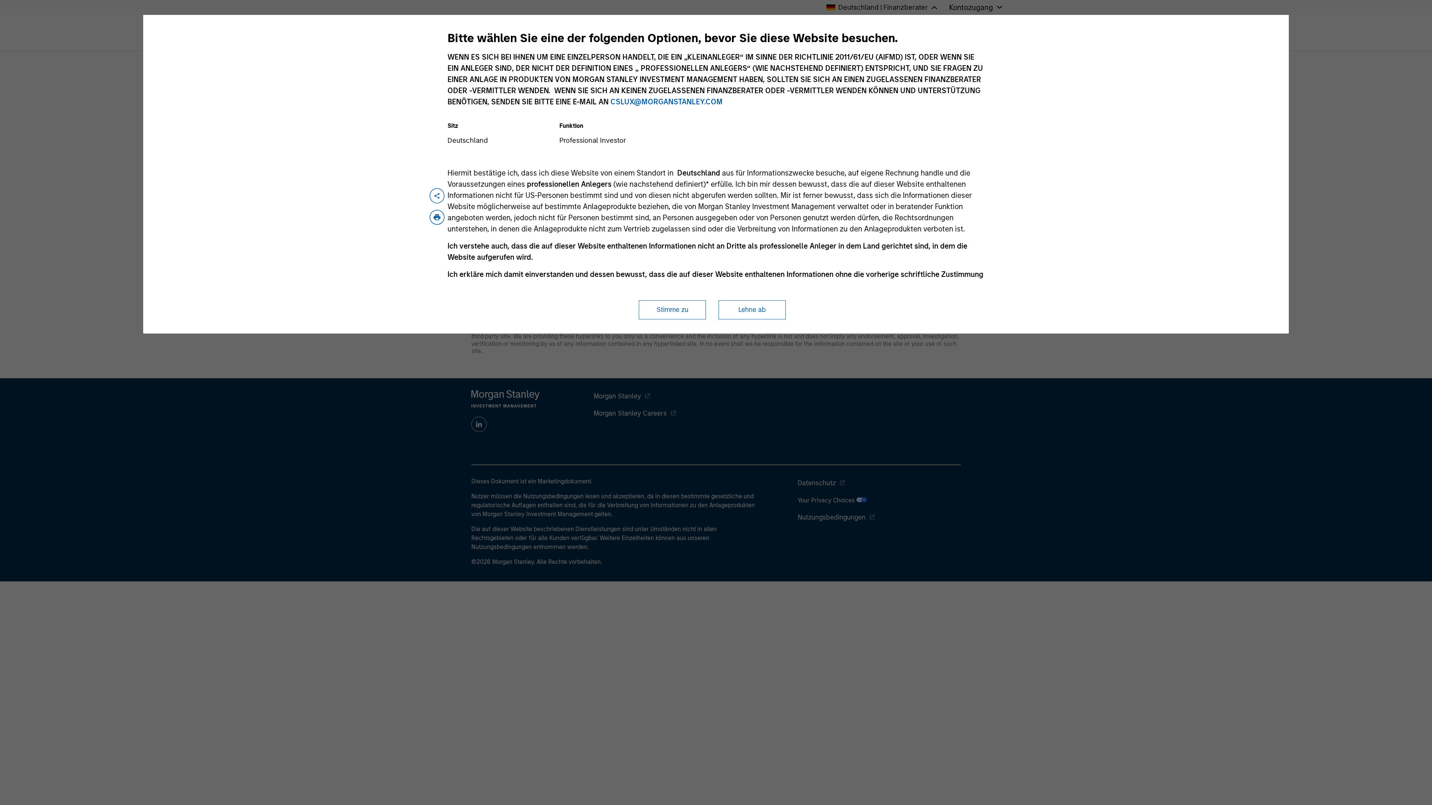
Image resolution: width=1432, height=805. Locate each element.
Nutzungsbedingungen (832, 517)
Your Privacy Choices (827, 500)
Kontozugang (971, 7)
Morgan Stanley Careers (630, 413)
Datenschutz (817, 483)
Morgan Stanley (617, 396)
